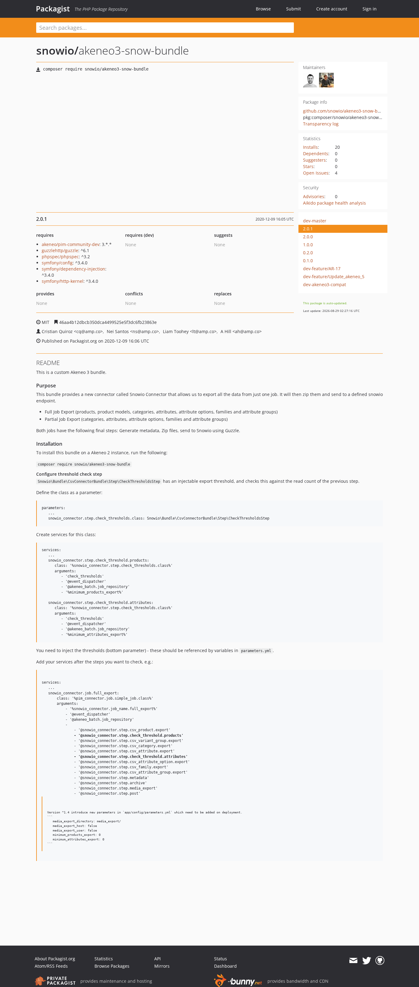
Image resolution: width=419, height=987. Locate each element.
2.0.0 (308, 237)
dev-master (314, 221)
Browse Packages (111, 966)
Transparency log (321, 124)
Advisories (313, 196)
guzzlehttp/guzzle (60, 250)
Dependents (315, 153)
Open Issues (316, 173)
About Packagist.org (55, 959)
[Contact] (353, 960)
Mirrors (162, 966)
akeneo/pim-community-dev (70, 244)
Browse (263, 9)
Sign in (370, 9)
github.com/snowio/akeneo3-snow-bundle (346, 111)
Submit (293, 9)
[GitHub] (379, 960)
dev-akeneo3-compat (324, 284)
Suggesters (314, 160)
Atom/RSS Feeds (51, 966)
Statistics (103, 959)
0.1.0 (308, 260)
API (157, 959)
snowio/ (57, 50)
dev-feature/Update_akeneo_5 (333, 276)
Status (220, 959)
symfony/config (57, 263)
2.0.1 (308, 229)
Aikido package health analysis (334, 203)
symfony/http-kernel (62, 281)
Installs (310, 147)
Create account (331, 9)
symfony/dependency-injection (73, 269)
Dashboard (225, 966)
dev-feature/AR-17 (321, 268)
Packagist (53, 8)
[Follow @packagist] (366, 960)
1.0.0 (308, 245)
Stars (308, 166)
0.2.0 (308, 252)
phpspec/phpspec (60, 256)
